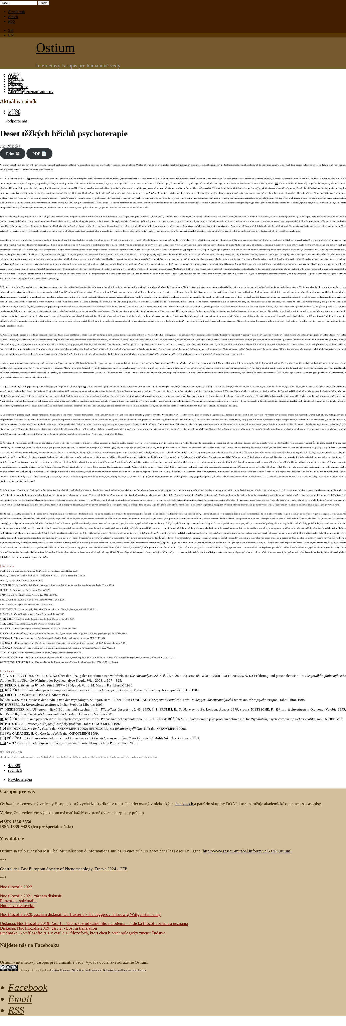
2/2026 (14, 113)
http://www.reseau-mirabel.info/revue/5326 (246, 851)
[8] (93, 321)
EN (11, 35)
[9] (255, 373)
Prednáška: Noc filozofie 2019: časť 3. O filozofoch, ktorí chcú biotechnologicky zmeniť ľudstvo (83, 933)
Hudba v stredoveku (17, 905)
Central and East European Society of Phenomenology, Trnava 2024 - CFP (63, 868)
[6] (63, 254)
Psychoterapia (20, 779)
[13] (163, 543)
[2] (276, 183)
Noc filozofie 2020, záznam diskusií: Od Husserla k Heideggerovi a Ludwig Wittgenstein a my (80, 914)
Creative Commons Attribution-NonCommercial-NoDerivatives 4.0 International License (98, 969)
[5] (184, 250)
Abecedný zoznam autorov (30, 91)
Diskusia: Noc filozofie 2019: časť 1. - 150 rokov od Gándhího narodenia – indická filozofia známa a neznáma (94, 923)
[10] (85, 386)
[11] (114, 448)
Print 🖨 (13, 153)
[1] (2, 676)
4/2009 (14, 765)
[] (29, 179)
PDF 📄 (39, 153)
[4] (47, 216)
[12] (264, 467)
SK (10, 30)
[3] (300, 203)
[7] (57, 278)
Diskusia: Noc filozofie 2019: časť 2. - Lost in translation (48, 928)
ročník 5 (15, 770)
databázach (184, 803)
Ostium (55, 47)
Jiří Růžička (10, 146)
